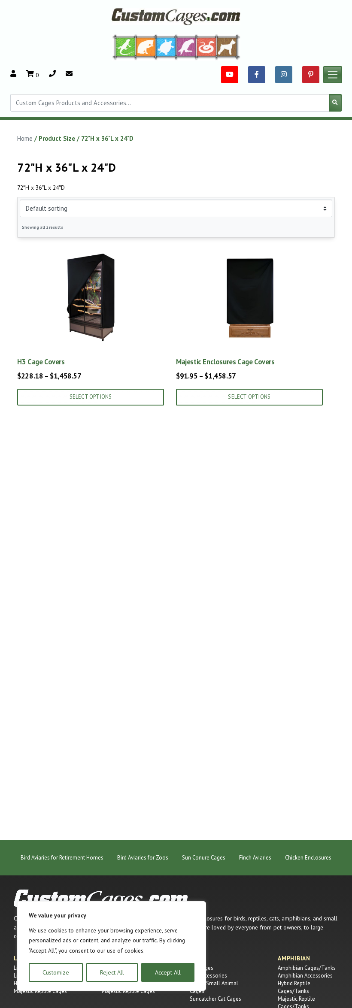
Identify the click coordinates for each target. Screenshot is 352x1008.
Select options (91, 396)
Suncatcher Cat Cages (215, 998)
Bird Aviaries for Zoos (142, 857)
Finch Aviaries (255, 857)
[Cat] (146, 46)
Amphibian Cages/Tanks (307, 968)
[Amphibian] (166, 46)
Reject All (112, 972)
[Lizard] (124, 46)
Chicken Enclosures (308, 857)
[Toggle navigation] (332, 74)
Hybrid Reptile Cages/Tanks (294, 987)
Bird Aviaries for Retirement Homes (62, 857)
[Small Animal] (228, 46)
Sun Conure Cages (203, 857)
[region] (111, 946)
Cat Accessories (208, 975)
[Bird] (186, 46)
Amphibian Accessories (305, 975)
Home (25, 138)
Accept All (168, 972)
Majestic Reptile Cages (40, 991)
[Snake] (207, 46)
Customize (55, 972)
